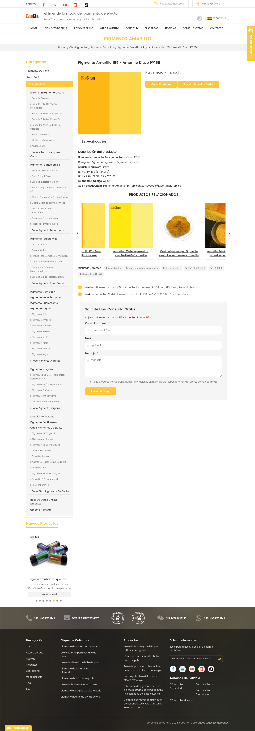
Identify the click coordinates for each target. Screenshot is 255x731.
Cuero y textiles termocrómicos (48, 203)
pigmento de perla (56, 28)
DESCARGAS (151, 28)
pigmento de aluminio (43, 422)
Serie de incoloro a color (45, 182)
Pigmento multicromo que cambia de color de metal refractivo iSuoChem (50, 579)
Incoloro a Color (40, 244)
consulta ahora (161, 84)
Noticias (170, 28)
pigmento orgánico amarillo (143, 268)
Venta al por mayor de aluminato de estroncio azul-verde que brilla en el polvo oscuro (143, 703)
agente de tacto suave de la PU (49, 462)
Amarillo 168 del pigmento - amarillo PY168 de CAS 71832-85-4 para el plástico (143, 294)
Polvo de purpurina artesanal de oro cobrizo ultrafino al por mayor (143, 668)
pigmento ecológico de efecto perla (81, 691)
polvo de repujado (42, 456)
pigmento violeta (41, 331)
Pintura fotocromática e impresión (50, 256)
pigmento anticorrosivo (44, 396)
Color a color (39, 250)
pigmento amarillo (128, 47)
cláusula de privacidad (176, 686)
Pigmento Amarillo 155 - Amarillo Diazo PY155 (122, 318)
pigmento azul (39, 337)
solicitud (132, 28)
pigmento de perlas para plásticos (80, 647)
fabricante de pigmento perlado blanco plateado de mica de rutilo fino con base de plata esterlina (143, 690)
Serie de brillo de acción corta (47, 113)
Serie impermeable (41, 134)
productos (31, 665)
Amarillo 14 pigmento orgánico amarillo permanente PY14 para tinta (201, 253)
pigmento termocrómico (45, 165)
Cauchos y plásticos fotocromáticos (41, 269)
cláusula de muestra (181, 700)
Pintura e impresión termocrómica (50, 197)
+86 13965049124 (211, 4)
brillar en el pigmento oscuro (47, 93)
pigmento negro (40, 354)
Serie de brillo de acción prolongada (43, 106)
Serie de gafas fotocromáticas (48, 277)
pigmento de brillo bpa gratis (77, 679)
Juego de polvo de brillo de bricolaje (45, 127)
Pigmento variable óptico (45, 298)
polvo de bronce (40, 485)
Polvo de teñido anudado (45, 479)
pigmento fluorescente (44, 303)
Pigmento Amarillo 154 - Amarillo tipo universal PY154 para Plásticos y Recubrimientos (147, 287)
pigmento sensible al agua (46, 473)
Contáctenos (33, 671)
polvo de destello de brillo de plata (80, 663)
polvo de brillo (83, 28)
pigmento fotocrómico (43, 239)
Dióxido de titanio (41, 450)
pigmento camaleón (42, 292)
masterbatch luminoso (44, 140)
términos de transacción (203, 692)
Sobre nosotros (193, 28)
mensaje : (92, 353)
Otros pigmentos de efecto (46, 428)
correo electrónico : (97, 323)
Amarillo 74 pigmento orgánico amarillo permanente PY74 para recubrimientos (153, 253)
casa (29, 647)
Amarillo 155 (114, 268)
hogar (33, 28)
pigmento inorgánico (42, 369)
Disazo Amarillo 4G (92, 274)
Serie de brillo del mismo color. (48, 119)
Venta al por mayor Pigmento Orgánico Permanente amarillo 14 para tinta (105, 253)
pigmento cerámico (42, 390)
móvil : (89, 338)
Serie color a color (41, 176)
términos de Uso (205, 684)
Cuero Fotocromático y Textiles (48, 261)
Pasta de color (39, 467)
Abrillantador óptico (42, 439)
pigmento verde (40, 343)
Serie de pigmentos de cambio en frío (48, 189)
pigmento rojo (39, 314)
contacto (216, 28)
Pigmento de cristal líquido (46, 445)
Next (229, 232)
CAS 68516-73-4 (196, 268)
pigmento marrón (41, 348)
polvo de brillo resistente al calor (79, 685)
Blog (28, 683)
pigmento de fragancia (44, 433)
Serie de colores (40, 98)
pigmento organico (102, 47)
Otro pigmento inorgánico (45, 401)
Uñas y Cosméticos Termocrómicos (41, 210)
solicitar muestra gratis (198, 84)
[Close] (251, 63)
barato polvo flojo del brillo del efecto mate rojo (141, 678)
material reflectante (42, 417)
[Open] (251, 43)
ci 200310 (218, 268)
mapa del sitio (34, 677)
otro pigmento (109, 28)
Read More (48, 595)
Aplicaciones (38, 146)
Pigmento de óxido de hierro (47, 384)
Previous (77, 232)
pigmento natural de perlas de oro (80, 697)
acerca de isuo (34, 653)
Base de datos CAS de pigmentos (43, 502)
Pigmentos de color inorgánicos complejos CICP (47, 377)
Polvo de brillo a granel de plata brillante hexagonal (142, 648)
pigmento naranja (41, 325)
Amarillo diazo (172, 268)
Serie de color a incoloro (45, 170)
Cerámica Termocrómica (45, 218)
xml (28, 689)
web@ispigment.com (172, 4)
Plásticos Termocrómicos (45, 224)
